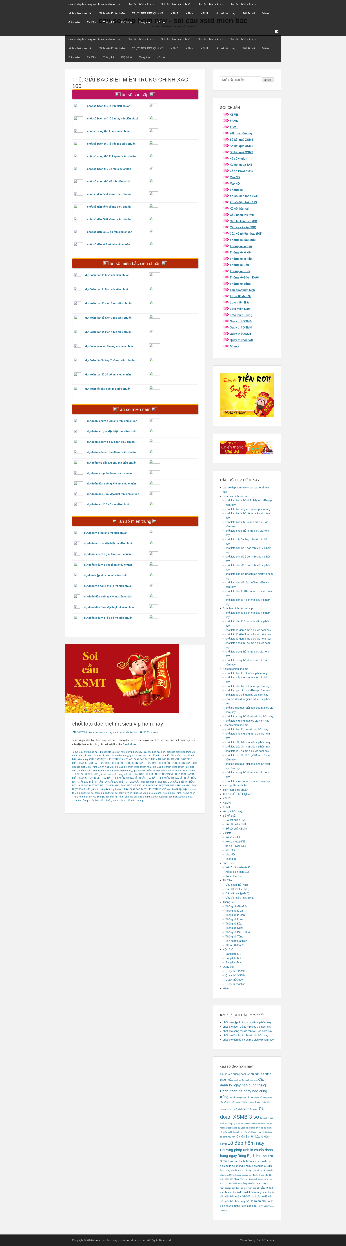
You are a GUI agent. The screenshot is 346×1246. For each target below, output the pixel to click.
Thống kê (108, 22)
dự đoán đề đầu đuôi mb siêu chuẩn (107, 388)
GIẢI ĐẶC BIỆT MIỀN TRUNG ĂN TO (154, 759)
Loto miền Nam (240, 308)
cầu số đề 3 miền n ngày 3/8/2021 (235, 1102)
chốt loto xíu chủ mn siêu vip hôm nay (247, 781)
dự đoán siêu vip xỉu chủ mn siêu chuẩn (112, 420)
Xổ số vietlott (233, 837)
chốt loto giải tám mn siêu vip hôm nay (247, 746)
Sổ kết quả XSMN (242, 146)
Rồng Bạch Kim (250, 1156)
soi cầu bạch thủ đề (250, 1170)
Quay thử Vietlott (241, 340)
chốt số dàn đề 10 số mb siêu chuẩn (109, 231)
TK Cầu (91, 22)
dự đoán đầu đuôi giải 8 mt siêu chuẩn (108, 596)
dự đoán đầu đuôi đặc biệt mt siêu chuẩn (109, 607)
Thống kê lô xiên (241, 252)
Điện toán (74, 22)
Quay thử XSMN (241, 327)
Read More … (131, 744)
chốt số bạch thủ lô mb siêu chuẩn (108, 105)
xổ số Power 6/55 (241, 171)
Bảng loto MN (233, 962)
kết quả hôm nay (225, 13)
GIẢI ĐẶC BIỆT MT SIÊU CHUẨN (96, 785)
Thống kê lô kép (241, 258)
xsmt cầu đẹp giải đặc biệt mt (134, 796)
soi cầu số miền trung (102, 793)
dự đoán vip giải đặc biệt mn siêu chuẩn (112, 431)
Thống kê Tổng (240, 283)
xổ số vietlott (238, 158)
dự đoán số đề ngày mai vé (252, 1132)
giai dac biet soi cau (140, 755)
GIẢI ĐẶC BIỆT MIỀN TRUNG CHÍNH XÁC (122, 763)
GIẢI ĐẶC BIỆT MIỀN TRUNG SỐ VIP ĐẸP (157, 774)
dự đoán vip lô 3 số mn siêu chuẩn (108, 504)
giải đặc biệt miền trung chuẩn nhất (133, 766)
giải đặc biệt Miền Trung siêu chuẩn (152, 770)
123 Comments (150, 732)
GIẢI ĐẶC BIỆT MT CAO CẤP (124, 781)
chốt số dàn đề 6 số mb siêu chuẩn (109, 206)
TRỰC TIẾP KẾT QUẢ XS (147, 13)
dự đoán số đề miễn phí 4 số (250, 1128)
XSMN (190, 13)
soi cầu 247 (236, 1170)
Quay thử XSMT (240, 333)
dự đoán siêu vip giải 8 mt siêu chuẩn (107, 554)
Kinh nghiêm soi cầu (80, 13)
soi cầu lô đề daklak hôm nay (244, 1192)
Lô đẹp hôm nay (245, 1143)
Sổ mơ (234, 346)
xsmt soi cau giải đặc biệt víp (128, 800)
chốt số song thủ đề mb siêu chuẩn (109, 181)
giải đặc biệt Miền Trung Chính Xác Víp (92, 766)
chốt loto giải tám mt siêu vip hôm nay (247, 690)
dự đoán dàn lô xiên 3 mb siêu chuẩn (108, 317)
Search (267, 80)
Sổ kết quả (248, 13)
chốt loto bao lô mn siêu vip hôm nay (246, 729)
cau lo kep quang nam (233, 1074)
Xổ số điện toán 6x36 (244, 196)
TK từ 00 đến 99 (240, 296)
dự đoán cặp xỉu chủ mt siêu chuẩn (106, 575)
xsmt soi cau (185, 796)
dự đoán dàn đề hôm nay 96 (245, 1123)
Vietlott (266, 13)
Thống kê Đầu (239, 264)
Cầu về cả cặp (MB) (243, 227)
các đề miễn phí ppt (237, 1097)
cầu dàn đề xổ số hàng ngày (259, 1097)
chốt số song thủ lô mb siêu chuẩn (108, 131)
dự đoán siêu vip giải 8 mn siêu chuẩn (111, 441)
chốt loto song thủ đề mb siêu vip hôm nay (247, 1030)
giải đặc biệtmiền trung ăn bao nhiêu (109, 789)
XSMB (174, 13)
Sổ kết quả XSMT (241, 152)
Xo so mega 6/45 (241, 164)
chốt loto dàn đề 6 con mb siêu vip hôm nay (248, 1039)
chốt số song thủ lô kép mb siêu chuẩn (111, 156)
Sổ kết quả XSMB (242, 139)
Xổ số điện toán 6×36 (237, 867)
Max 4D (235, 183)
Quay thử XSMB (241, 321)
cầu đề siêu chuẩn (258, 1102)
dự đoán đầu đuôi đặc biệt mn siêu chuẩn (113, 493)
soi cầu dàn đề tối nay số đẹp (234, 1183)
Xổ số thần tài (239, 208)
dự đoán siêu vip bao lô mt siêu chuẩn (108, 564)
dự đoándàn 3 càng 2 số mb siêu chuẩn (110, 360)
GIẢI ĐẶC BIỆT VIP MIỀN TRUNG (166, 785)
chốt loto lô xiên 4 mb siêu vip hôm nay (248, 638)
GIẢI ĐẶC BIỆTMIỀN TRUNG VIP (148, 789)
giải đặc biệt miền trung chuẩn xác (171, 766)
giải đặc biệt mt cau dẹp (153, 781)
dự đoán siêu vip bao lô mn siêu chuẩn (111, 452)
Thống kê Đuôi (240, 271)
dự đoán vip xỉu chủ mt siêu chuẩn (105, 532)
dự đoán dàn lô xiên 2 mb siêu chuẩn (108, 303)
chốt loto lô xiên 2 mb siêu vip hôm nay (248, 629)
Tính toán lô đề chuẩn (112, 13)
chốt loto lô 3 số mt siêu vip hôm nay (246, 694)
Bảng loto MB (233, 953)
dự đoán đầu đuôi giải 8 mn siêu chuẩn (111, 483)
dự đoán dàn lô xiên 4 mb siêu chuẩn (108, 331)
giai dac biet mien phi (154, 752)
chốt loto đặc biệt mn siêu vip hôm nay (247, 742)
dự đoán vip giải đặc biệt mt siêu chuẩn (108, 543)
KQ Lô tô (126, 22)
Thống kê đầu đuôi (243, 239)
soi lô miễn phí (256, 1201)
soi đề (142, 793)
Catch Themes (265, 1240)
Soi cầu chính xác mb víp (176, 4)
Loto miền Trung (241, 315)
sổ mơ (161, 22)
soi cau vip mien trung (126, 793)
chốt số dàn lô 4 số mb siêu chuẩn (108, 244)
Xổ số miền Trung (172, 793)
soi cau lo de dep (262, 1161)
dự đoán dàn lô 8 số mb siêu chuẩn (107, 289)
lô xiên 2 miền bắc (248, 1136)
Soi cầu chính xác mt (210, 4)
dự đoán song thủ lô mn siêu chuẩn (109, 473)
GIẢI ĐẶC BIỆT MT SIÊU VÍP (131, 785)
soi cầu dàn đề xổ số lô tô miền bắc (240, 1188)
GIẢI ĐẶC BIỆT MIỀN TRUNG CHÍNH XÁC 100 (172, 763)
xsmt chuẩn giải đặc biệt (164, 796)
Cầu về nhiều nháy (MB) (246, 233)
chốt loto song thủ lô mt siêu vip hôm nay (249, 716)
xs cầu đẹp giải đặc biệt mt (103, 796)
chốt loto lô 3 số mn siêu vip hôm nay (247, 750)
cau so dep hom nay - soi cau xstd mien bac (114, 732)
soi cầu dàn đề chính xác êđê (255, 1175)
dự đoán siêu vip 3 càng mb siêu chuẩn (109, 346)
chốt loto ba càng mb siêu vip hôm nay (248, 509)
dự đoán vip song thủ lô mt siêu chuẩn (108, 585)
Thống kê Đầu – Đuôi (244, 277)
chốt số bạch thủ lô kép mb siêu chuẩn (111, 143)
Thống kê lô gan (241, 246)
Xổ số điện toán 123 (243, 202)
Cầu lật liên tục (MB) (243, 221)
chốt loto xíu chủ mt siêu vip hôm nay (247, 720)
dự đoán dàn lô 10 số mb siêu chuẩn (108, 374)
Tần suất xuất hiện (242, 290)
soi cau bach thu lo (241, 1161)
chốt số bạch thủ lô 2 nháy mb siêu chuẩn (113, 118)
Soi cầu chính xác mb (141, 4)
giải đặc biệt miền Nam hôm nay (168, 755)
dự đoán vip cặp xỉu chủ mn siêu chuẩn (111, 462)
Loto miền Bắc (240, 302)
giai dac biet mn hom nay (115, 755)
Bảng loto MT (233, 958)
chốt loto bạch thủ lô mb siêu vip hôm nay (247, 1026)
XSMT (204, 13)
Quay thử (144, 22)
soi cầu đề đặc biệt (177, 789)
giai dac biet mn (92, 755)
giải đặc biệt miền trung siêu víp (115, 774)
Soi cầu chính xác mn (243, 4)
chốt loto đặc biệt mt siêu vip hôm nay (117, 724)
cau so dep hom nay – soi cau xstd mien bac (94, 4)
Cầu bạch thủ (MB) (242, 214)
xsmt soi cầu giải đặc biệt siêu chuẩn (91, 800)
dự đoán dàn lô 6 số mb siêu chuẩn (107, 275)
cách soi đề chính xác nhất (246, 1080)
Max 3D (235, 177)
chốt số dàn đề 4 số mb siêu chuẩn (109, 194)
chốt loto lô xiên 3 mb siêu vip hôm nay (248, 634)
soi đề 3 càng (154, 793)
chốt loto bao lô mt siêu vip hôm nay (246, 673)
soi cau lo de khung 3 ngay (235, 1166)
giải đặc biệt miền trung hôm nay (115, 770)
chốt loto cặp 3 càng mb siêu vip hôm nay (247, 1022)
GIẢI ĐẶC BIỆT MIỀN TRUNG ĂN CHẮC (110, 759)
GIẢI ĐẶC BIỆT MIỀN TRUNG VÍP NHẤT (123, 778)
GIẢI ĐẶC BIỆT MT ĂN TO (92, 781)
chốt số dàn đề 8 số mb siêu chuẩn (109, 219)
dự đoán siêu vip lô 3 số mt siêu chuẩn (108, 617)
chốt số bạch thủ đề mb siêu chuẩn (109, 168)
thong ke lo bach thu (245, 1205)
